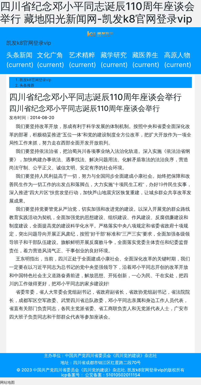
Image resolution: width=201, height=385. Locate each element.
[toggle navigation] (100, 33)
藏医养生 (145, 60)
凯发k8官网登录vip (28, 43)
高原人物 (177, 60)
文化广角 (50, 60)
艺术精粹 (82, 60)
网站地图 (7, 382)
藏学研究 (114, 60)
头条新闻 (20, 60)
